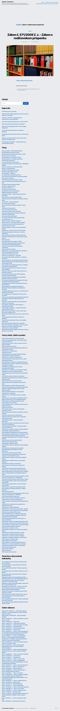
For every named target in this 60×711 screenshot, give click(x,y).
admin (26, 41)
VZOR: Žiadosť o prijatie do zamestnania (11, 463)
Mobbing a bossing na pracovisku (10, 192)
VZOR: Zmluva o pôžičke (7, 548)
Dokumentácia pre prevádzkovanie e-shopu (12, 179)
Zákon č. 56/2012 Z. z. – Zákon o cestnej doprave (13, 666)
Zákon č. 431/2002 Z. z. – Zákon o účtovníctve (12, 673)
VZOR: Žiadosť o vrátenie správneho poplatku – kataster (15, 508)
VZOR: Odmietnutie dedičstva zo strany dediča (13, 391)
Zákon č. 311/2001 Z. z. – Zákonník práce (11, 657)
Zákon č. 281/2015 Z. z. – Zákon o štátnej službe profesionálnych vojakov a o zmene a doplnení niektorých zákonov (13, 646)
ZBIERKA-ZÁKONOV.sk (8, 1)
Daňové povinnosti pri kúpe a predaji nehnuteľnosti (14, 235)
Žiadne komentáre (35, 41)
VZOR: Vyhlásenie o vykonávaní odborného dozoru (14, 542)
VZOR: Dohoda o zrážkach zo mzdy (10, 528)
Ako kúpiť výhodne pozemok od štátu (10, 152)
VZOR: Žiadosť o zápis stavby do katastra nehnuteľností (15, 523)
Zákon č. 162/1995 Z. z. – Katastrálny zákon (12, 626)
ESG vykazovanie (6, 239)
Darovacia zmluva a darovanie (9, 155)
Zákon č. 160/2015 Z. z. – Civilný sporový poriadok (13, 623)
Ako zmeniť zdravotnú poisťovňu (9, 209)
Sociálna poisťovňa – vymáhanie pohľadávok (12, 159)
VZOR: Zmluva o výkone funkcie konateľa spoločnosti (14, 469)
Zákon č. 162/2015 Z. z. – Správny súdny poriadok (13, 628)
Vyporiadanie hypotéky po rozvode (10, 253)
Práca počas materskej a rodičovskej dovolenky (13, 217)
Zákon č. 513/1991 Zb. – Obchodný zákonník (12, 683)
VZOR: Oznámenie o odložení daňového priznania (13, 385)
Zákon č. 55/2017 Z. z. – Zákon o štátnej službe (12, 685)
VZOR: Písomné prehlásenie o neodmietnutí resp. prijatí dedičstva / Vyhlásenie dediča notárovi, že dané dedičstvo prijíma (15, 389)
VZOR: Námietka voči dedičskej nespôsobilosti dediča (14, 362)
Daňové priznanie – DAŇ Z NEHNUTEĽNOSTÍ (12, 151)
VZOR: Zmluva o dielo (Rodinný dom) (10, 507)
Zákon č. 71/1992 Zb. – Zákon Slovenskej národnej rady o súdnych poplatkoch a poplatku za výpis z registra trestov (15, 695)
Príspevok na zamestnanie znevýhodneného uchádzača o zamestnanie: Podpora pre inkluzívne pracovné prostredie (15, 299)
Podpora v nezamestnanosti (8, 168)
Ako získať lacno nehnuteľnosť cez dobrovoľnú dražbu (14, 176)
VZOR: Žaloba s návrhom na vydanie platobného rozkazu (15, 521)
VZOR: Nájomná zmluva (7, 360)
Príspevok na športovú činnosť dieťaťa (11, 184)
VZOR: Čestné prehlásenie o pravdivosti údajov (13, 338)
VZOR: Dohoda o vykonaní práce (9, 351)
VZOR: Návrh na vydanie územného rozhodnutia (13, 535)
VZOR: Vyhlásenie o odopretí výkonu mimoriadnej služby (15, 524)
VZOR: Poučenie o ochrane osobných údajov (12, 499)
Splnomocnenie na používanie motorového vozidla (13, 154)
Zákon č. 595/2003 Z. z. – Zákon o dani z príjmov (13, 688)
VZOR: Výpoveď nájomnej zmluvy (10, 441)
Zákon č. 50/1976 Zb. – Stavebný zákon (11, 682)
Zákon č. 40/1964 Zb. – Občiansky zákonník (12, 668)
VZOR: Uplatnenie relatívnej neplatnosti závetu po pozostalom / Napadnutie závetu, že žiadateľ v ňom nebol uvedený (15, 437)
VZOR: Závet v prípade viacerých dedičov (11, 452)
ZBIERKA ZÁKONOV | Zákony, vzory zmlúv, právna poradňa (47, 3)
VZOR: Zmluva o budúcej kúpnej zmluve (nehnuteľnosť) (15, 510)
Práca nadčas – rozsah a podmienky (10, 201)
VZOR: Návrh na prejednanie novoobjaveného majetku (14, 369)
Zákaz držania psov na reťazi (8, 225)
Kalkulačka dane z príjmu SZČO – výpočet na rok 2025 (14, 586)
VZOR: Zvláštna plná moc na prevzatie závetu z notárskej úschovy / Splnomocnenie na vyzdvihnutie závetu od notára (15, 473)
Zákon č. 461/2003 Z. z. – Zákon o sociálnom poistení (14, 680)
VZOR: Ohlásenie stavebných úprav (10, 539)
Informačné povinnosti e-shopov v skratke (12, 241)
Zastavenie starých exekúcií (8, 203)
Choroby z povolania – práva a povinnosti (11, 211)
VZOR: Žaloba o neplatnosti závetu (10, 443)
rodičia (19, 89)
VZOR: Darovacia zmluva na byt (9, 346)
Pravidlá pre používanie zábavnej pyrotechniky (13, 224)
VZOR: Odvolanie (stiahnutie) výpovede (11, 526)
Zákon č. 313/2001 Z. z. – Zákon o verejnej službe (13, 658)
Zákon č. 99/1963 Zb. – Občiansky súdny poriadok (13, 701)
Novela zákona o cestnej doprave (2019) (11, 157)
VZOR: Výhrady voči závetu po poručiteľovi (12, 440)
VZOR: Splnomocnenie (7, 418)
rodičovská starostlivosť (24, 89)
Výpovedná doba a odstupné (8, 249)
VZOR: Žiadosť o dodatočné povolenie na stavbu (13, 532)
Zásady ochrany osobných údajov (52, 2)
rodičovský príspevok (33, 89)
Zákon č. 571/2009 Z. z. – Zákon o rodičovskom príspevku (30, 36)
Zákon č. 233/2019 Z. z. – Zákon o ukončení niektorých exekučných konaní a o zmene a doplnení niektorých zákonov (14, 651)
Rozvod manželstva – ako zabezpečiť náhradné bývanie (14, 260)
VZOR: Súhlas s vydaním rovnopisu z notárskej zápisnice (15, 429)
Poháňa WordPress (32, 708)
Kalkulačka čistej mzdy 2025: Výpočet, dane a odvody (14, 594)
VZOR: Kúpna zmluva (6, 352)
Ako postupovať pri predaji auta (9, 216)
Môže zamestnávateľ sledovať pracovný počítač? (13, 124)
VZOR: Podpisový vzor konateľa (9, 402)
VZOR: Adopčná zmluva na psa (9, 547)
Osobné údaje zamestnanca (8, 160)
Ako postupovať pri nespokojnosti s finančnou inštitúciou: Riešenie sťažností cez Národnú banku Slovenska (13, 288)
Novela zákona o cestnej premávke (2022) (12, 197)
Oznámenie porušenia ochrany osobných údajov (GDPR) (15, 479)
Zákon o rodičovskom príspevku (24, 80)
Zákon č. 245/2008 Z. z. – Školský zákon (11, 629)
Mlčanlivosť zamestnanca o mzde (9, 171)
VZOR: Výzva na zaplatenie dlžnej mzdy (11, 512)
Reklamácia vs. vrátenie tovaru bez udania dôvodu (13, 230)
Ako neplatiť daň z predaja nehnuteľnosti (11, 175)
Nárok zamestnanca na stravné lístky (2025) (12, 166)
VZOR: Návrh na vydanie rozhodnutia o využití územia (14, 537)
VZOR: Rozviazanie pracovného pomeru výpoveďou (14, 416)
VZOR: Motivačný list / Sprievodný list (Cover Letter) (14, 358)
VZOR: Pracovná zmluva (7, 407)
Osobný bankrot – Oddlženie (8, 173)
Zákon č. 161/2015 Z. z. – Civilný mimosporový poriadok (15, 624)
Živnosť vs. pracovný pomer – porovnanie (11, 255)
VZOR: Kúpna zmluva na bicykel (9, 111)
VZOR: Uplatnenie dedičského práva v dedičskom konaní (15, 434)
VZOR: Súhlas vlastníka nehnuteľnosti (10, 430)
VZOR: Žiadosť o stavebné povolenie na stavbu (13, 534)
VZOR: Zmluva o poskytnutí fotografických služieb (13, 487)
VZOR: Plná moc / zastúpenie (8, 393)
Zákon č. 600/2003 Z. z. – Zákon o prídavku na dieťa (14, 690)
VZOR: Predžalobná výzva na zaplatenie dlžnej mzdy (14, 513)
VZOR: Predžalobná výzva (8, 491)
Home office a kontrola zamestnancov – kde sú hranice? (15, 121)
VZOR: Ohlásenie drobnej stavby (9, 540)
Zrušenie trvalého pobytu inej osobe (10, 170)
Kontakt (42, 2)
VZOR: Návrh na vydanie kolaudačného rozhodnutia (14, 543)
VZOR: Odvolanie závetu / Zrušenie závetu (12, 380)
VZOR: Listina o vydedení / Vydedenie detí (12, 357)
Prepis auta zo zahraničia (7, 178)
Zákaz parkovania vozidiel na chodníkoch (11, 220)
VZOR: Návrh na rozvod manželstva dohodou (12, 371)
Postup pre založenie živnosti (8, 186)
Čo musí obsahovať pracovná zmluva (10, 162)
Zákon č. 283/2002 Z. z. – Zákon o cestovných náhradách (15, 654)
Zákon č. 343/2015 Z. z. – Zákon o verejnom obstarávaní (15, 665)
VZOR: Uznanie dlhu (6, 550)
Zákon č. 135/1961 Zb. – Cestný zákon (10, 621)
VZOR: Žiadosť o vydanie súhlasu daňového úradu (13, 468)
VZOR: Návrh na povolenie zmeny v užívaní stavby (13, 545)
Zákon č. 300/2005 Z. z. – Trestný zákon (11, 655)
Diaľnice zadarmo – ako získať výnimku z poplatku (13, 222)
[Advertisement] (30, 13)
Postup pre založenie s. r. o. (8, 187)
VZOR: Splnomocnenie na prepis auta (10, 496)
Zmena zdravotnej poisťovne (8, 208)
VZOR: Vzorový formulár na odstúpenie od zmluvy (13, 497)
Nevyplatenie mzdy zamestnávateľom (11, 190)
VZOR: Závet (5, 451)
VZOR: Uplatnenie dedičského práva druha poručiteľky (14, 432)
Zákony (30, 31)
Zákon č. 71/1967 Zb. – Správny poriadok (11, 691)
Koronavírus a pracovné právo (9, 189)
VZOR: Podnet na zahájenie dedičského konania (13, 401)
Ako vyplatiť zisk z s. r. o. (7, 219)
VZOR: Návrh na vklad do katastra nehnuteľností (13, 376)
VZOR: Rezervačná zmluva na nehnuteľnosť (12, 415)
